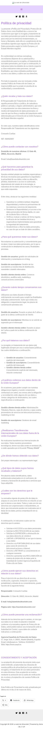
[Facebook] (23, 17)
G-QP (23, 727)
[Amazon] (26, 17)
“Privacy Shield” (33, 448)
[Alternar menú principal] (21, 9)
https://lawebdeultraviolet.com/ (23, 607)
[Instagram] (20, 17)
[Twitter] (17, 17)
